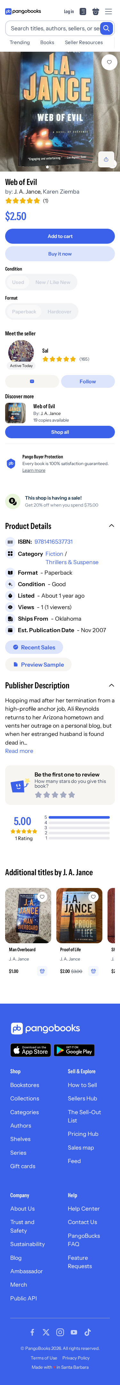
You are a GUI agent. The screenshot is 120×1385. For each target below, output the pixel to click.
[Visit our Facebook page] (32, 1332)
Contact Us (82, 1222)
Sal (45, 350)
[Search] (106, 28)
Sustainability (27, 1244)
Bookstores (24, 1085)
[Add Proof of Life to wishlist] (93, 897)
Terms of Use (44, 1357)
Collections (24, 1098)
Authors (20, 1125)
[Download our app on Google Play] (74, 1050)
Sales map (81, 1147)
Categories (24, 1112)
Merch (18, 1284)
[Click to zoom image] (60, 112)
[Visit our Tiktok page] (88, 1332)
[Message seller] (32, 381)
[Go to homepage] (23, 11)
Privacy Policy (76, 1357)
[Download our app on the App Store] (30, 1050)
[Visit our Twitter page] (46, 1332)
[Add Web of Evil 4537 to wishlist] (109, 62)
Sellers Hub (82, 1098)
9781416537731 (54, 541)
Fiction (54, 553)
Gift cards (22, 1166)
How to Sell (82, 1085)
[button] (60, 527)
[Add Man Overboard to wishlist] (42, 897)
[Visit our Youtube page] (74, 1332)
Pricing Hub (83, 1133)
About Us (22, 1208)
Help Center (84, 1208)
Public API (23, 1298)
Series (18, 1152)
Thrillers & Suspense (72, 562)
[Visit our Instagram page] (60, 1332)
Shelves (20, 1139)
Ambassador (26, 1271)
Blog (16, 1257)
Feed (74, 1161)
